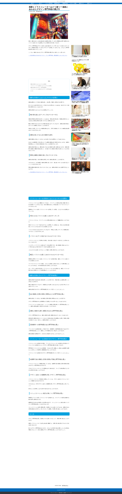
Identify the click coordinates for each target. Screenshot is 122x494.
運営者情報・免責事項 (62, 492)
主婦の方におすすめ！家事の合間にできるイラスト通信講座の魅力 (80, 172)
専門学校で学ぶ (36, 4)
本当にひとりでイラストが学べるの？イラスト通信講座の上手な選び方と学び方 (80, 56)
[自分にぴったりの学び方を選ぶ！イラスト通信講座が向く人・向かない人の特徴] (80, 152)
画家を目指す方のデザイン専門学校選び (38, 87)
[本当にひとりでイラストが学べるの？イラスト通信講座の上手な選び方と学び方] (80, 49)
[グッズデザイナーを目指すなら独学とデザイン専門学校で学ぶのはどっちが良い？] (80, 81)
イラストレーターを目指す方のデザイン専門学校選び (41, 89)
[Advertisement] (49, 67)
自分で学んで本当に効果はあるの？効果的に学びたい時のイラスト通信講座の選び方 (80, 102)
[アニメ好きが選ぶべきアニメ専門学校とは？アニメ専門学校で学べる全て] (80, 67)
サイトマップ (69, 492)
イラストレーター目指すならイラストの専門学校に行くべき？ (80, 60)
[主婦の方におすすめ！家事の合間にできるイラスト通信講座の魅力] (80, 166)
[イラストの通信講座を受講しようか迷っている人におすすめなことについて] (80, 109)
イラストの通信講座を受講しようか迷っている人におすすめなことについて (80, 116)
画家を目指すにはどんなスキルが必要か (38, 84)
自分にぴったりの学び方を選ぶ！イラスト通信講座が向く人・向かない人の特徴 (80, 158)
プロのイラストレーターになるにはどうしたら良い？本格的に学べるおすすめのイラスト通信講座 (80, 144)
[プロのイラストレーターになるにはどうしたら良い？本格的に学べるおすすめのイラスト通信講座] (80, 137)
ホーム (30, 4)
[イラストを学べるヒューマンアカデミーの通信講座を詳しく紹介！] (80, 123)
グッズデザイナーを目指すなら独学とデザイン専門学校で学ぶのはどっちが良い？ (80, 88)
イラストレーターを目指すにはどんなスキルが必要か (41, 85)
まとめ (31, 90)
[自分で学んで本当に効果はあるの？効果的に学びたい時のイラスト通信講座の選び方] (80, 95)
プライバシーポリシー (54, 492)
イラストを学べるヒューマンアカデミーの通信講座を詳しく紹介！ (80, 130)
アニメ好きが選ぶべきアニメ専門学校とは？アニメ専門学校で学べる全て (80, 74)
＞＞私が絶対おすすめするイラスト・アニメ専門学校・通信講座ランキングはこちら (48, 55)
